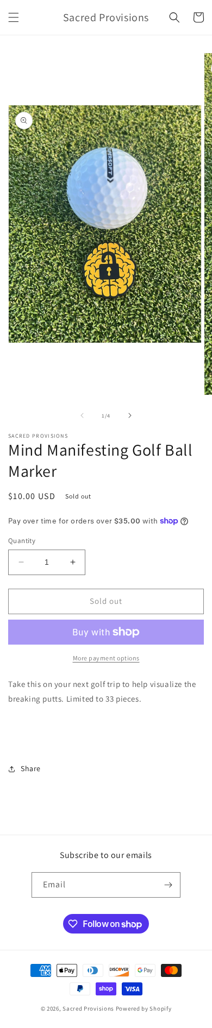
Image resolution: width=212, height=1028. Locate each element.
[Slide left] (82, 415)
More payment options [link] (106, 658)
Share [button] (31, 768)
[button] (14, 17)
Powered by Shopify (144, 1008)
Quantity (21, 540)
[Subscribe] (168, 885)
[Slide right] (130, 415)
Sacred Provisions (89, 1008)
